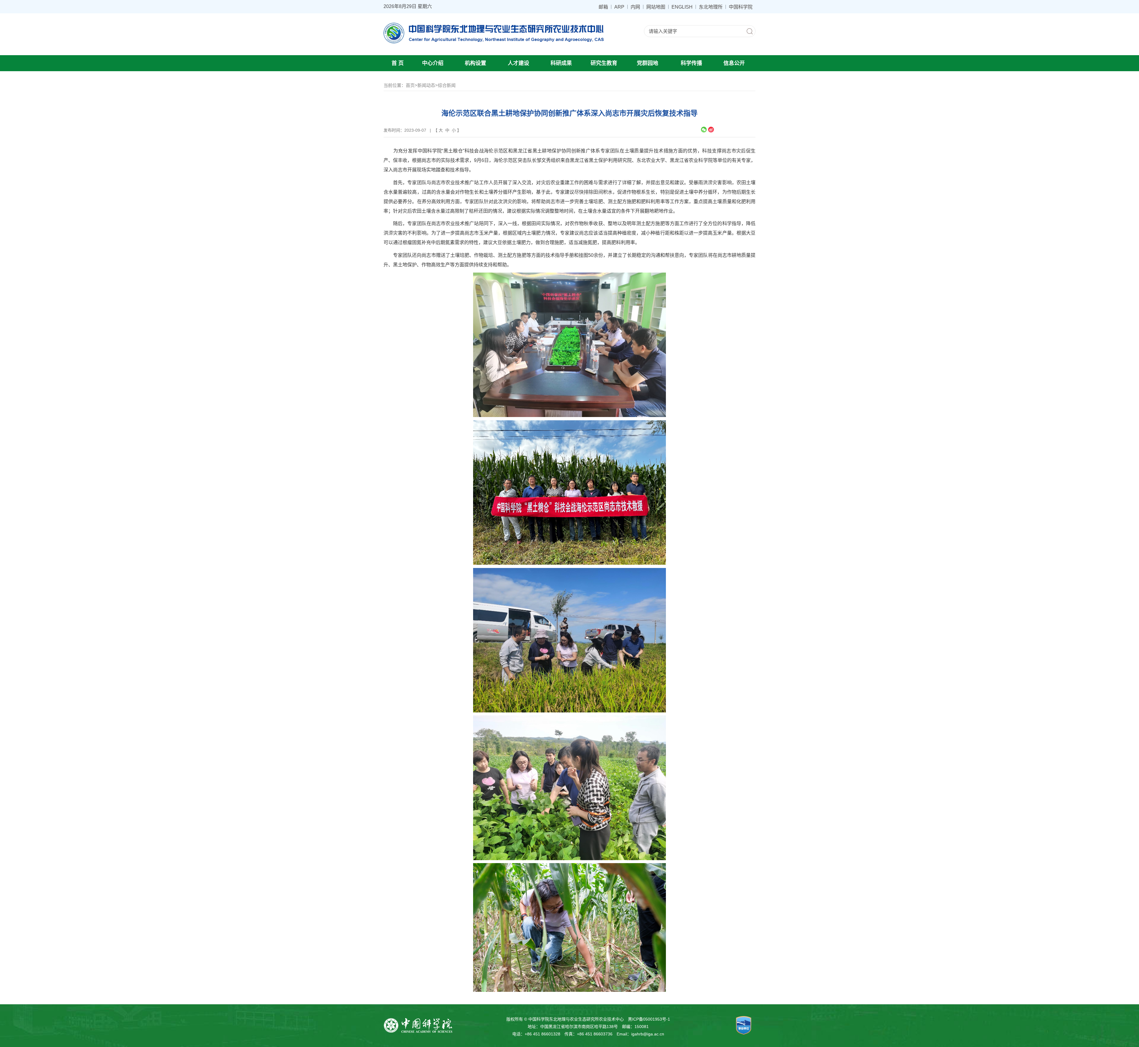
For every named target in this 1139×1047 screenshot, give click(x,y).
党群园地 (647, 63)
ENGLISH (682, 7)
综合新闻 (447, 85)
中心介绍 (432, 63)
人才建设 (518, 63)
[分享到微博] (711, 130)
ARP (619, 7)
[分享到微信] (704, 130)
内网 (635, 7)
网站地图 (655, 7)
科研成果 (561, 63)
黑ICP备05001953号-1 (649, 1019)
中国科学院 (741, 7)
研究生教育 (604, 63)
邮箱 (603, 7)
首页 (410, 85)
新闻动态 (426, 85)
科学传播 (691, 63)
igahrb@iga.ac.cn (647, 1034)
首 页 (398, 63)
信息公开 (734, 63)
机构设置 (475, 63)
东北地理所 (711, 7)
